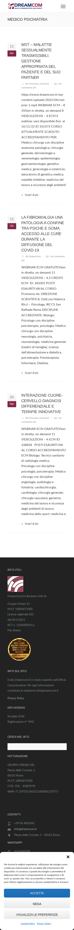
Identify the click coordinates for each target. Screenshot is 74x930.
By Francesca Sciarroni (37, 84)
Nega (37, 904)
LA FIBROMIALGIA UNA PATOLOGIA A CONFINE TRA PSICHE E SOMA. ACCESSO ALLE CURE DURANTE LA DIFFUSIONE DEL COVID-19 (42, 233)
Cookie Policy (28, 923)
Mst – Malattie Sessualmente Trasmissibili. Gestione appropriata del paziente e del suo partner (41, 61)
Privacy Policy (44, 923)
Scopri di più (31, 195)
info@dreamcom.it (25, 829)
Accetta (37, 893)
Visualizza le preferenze (37, 914)
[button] (68, 857)
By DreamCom (33, 256)
